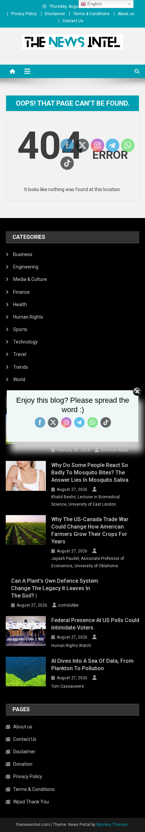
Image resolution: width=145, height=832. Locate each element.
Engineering (25, 266)
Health (20, 304)
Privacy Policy (24, 13)
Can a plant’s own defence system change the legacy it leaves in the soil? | (54, 588)
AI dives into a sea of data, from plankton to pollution (92, 665)
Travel (19, 354)
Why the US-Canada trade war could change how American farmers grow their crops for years (89, 530)
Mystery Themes (112, 824)
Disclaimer (55, 13)
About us (126, 13)
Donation (22, 764)
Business (22, 254)
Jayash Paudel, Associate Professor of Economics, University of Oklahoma (87, 562)
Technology (25, 342)
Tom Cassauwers (67, 686)
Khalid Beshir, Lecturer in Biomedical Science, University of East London (85, 501)
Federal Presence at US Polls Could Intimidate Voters (95, 624)
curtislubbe (68, 605)
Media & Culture (30, 279)
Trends (20, 367)
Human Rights (28, 317)
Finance (21, 292)
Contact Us (72, 21)
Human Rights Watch (71, 645)
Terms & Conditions (91, 13)
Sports (20, 329)
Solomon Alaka (114, 450)
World (19, 379)
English (94, 3)
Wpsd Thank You (31, 801)
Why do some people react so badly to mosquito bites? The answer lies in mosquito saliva (89, 472)
